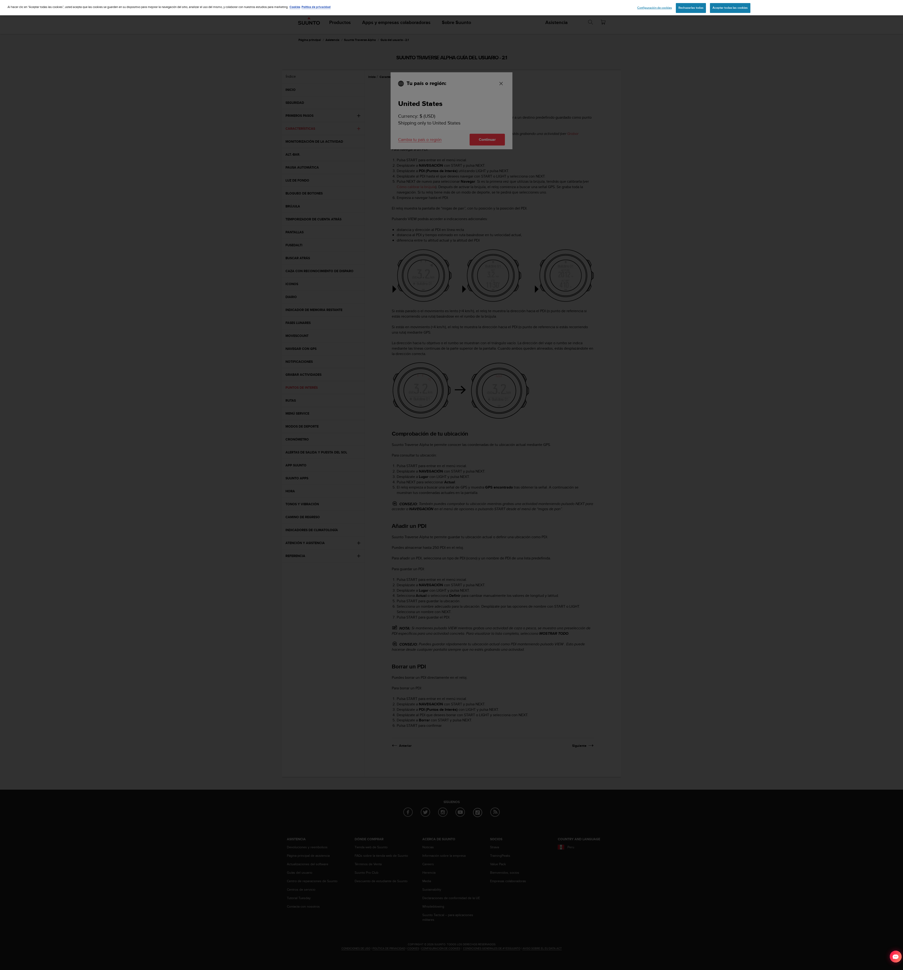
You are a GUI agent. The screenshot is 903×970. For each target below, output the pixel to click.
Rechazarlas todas (690, 8)
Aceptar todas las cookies (730, 8)
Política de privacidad (316, 7)
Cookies (294, 7)
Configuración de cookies (654, 8)
